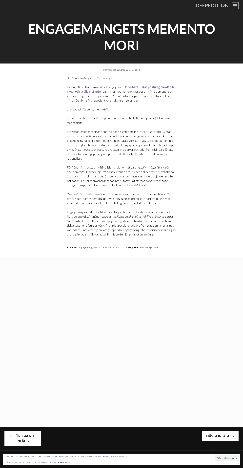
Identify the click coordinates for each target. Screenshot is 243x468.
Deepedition (212, 5)
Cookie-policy (63, 462)
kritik (96, 247)
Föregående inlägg (23, 438)
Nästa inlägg (220, 436)
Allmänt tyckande (149, 247)
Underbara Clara (110, 247)
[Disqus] (121, 298)
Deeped (135, 69)
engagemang (85, 247)
